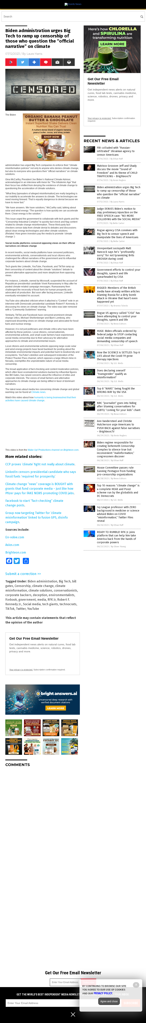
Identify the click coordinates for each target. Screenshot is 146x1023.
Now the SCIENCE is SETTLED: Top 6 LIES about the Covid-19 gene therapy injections (118, 356)
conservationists (65, 590)
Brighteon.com (15, 552)
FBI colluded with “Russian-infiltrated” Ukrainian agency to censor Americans (116, 151)
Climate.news (38, 392)
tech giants (50, 604)
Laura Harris (34, 54)
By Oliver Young (118, 546)
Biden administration (42, 581)
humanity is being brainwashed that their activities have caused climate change (40, 399)
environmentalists (61, 595)
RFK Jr (52, 599)
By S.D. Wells (117, 363)
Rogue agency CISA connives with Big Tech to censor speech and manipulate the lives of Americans (117, 234)
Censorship (23, 586)
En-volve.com (14, 537)
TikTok (9, 609)
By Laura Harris (117, 202)
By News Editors (118, 324)
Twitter (21, 609)
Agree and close (109, 1001)
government (27, 599)
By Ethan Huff (116, 159)
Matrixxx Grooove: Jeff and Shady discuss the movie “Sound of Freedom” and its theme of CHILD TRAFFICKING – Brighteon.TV (117, 171)
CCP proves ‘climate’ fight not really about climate (40, 464)
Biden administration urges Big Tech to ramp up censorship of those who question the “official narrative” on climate (119, 192)
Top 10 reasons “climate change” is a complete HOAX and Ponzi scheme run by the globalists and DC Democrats (118, 491)
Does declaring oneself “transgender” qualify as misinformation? (112, 374)
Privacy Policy (103, 993)
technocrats (68, 604)
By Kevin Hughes (118, 180)
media (41, 599)
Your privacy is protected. (21, 670)
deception (40, 595)
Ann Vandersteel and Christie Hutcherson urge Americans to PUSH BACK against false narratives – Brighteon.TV (118, 426)
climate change (43, 586)
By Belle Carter (117, 223)
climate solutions (40, 590)
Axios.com (12, 545)
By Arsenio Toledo (119, 306)
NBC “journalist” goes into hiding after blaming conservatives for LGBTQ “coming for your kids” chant (118, 406)
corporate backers (18, 595)
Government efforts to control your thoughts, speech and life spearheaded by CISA (118, 273)
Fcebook (11, 599)
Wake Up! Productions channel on (53, 450)
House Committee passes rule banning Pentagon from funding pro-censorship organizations (116, 471)
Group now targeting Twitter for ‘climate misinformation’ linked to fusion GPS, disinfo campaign (36, 517)
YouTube (33, 609)
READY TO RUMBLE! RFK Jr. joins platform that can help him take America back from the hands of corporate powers (116, 537)
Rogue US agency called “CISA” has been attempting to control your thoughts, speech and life (118, 316)
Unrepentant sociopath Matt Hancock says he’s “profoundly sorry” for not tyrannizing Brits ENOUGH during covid (116, 253)
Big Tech (65, 581)
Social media (32, 604)
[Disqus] (42, 817)
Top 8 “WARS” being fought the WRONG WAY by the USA (116, 390)
